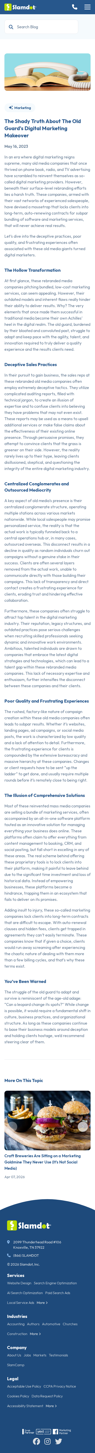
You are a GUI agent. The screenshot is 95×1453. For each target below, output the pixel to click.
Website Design (19, 1283)
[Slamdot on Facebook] (36, 1441)
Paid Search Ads (57, 1293)
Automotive (51, 1324)
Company (17, 1347)
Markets (39, 1355)
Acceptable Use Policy (24, 1386)
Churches (70, 1324)
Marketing (22, 107)
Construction (17, 1333)
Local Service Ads (20, 1302)
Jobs (27, 1355)
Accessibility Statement (25, 1406)
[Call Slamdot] (75, 7)
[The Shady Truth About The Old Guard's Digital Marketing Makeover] (47, 72)
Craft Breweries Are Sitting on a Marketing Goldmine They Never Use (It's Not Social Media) (42, 1162)
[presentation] (12, 1127)
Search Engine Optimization (55, 1283)
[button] (87, 7)
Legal (12, 1378)
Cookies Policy (18, 1396)
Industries (17, 1316)
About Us (14, 1355)
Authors (33, 1324)
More (41, 1302)
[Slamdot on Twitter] (58, 1441)
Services (15, 1275)
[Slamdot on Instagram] (47, 1441)
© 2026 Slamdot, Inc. (23, 1264)
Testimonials (58, 1355)
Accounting (16, 1324)
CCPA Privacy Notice (60, 1386)
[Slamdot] (20, 7)
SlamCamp (15, 1365)
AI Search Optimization (25, 1293)
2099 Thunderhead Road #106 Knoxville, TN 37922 (37, 1245)
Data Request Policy (47, 1396)
